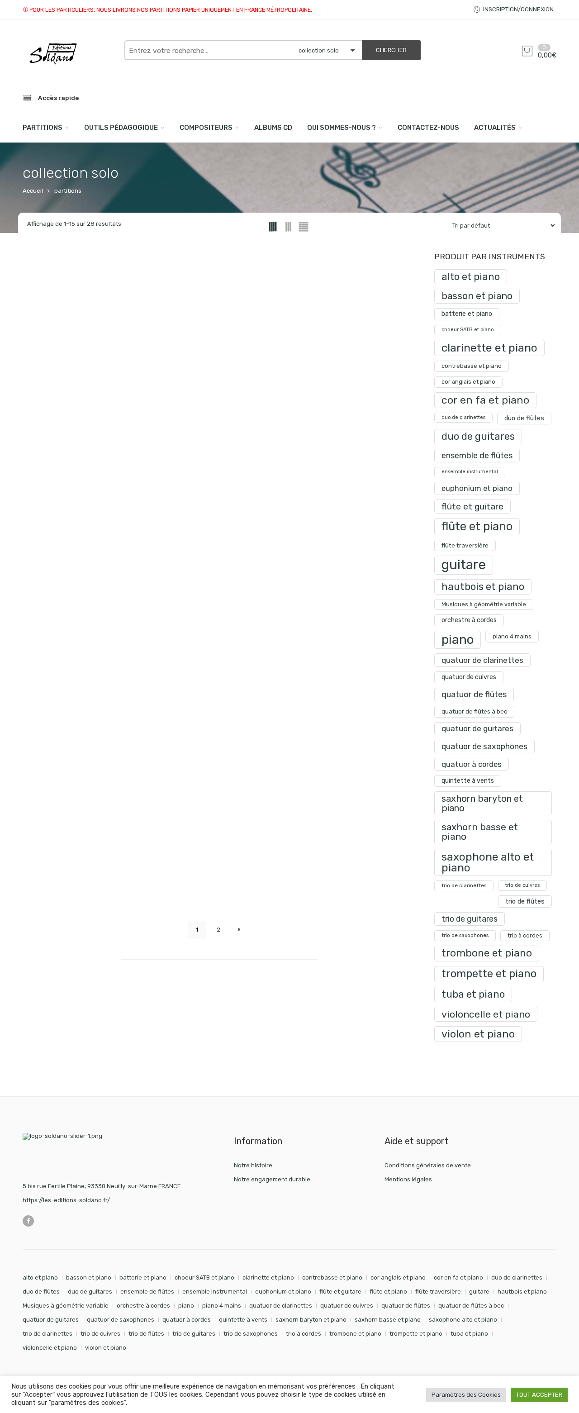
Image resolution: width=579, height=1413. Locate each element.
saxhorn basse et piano (479, 831)
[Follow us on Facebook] (28, 1221)
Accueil (33, 190)
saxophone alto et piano (487, 862)
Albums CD (273, 128)
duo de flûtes (524, 418)
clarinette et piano (489, 347)
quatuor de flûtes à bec (474, 711)
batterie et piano (466, 314)
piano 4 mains (512, 636)
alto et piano (470, 276)
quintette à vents (467, 781)
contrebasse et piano (471, 365)
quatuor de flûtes (474, 694)
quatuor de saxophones (484, 746)
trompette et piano (488, 973)
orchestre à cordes (469, 620)
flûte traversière (465, 545)
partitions (67, 190)
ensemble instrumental (469, 472)
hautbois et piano (482, 586)
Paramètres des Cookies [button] (466, 1394)
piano (457, 639)
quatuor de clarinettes (482, 660)
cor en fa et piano (485, 400)
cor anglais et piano (468, 381)
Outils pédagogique (121, 128)
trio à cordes (525, 935)
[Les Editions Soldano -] (69, 53)
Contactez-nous (428, 128)
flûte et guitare (472, 506)
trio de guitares (469, 918)
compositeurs (206, 128)
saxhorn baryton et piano (482, 803)
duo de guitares (478, 436)
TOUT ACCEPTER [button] (539, 1394)
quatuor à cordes (471, 764)
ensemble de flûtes (477, 455)
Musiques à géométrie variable (483, 604)
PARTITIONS (42, 128)
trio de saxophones (465, 935)
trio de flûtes (525, 901)
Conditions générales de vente (427, 1165)
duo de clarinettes (463, 417)
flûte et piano (477, 526)
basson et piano (477, 295)
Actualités (495, 128)
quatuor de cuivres (468, 677)
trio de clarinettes (463, 885)
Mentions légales (408, 1179)
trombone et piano (486, 953)
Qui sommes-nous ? (341, 128)
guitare (463, 564)
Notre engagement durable (272, 1179)
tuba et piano (473, 994)
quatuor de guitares (477, 728)
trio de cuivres (522, 885)
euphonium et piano (477, 488)
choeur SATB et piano (467, 330)
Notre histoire (253, 1165)
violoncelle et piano (485, 1014)
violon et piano (478, 1034)
